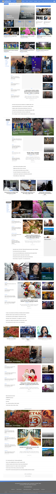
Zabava (32, 358)
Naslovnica (19, 1)
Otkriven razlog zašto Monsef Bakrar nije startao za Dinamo (20, 170)
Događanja (7, 359)
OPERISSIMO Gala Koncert (9, 397)
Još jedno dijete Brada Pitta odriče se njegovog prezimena (9, 290)
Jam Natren (7, 401)
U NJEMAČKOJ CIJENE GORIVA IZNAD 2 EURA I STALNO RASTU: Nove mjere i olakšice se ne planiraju (9, 24)
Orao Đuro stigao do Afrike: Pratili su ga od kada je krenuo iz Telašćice (15, 467)
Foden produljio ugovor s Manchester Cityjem (19, 175)
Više (39, 1)
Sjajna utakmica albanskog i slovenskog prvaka (42, 50)
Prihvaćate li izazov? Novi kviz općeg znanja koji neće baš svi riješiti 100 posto (10, 379)
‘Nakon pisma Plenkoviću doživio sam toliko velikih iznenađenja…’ (15, 96)
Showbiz (35, 1)
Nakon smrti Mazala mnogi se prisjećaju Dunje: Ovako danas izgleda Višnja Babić (10, 296)
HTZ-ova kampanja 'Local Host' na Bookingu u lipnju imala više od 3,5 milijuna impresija (23, 113)
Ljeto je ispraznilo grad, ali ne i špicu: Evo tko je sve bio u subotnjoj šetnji (15, 322)
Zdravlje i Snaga (7, 34)
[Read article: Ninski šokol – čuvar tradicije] (11, 331)
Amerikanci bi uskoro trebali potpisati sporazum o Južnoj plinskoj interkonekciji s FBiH (23, 110)
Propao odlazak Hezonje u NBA (16, 152)
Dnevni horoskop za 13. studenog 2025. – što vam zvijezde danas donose (10, 385)
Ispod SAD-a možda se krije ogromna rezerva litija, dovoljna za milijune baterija (28, 193)
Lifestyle (30, 1)
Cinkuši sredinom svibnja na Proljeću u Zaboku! (12, 405)
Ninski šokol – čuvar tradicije (11, 338)
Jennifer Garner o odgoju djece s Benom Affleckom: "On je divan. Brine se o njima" (16, 320)
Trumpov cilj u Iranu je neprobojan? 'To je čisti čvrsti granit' (15, 90)
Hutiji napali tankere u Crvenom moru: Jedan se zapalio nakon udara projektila (27, 15)
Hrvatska (12, 94)
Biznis (38, 11)
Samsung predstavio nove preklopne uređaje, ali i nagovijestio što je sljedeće (39, 22)
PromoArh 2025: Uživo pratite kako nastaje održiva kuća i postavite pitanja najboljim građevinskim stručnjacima (20, 469)
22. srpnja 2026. (30, 26)
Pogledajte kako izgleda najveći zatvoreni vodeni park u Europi (29, 447)
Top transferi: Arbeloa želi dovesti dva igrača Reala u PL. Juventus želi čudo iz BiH (17, 139)
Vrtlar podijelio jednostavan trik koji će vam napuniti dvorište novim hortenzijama (27, 37)
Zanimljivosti (33, 422)
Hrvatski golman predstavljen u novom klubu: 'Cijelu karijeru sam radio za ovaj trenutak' (16, 146)
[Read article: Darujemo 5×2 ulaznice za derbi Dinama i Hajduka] (28, 331)
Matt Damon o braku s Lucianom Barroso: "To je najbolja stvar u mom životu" (16, 318)
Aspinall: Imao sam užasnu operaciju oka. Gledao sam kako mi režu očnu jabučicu (27, 51)
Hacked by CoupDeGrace (10, 16)
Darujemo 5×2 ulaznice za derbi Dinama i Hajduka (28, 339)
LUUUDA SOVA (8, 399)
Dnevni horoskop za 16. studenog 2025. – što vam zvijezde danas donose (10, 367)
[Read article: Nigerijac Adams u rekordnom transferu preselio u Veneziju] (33, 144)
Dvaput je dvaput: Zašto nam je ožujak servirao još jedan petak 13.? (35, 424)
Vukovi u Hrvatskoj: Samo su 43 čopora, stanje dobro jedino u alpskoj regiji (10, 452)
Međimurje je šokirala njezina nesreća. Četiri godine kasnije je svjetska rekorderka (16, 159)
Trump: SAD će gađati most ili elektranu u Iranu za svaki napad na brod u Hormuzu (19, 24)
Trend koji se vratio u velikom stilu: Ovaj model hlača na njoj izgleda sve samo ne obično (16, 228)
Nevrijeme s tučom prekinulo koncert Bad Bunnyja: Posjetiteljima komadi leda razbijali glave (17, 312)
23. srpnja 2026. (10, 52)
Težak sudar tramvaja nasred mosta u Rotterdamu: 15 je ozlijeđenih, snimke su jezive (23, 104)
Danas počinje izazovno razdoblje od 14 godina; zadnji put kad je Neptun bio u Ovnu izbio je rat (10, 438)
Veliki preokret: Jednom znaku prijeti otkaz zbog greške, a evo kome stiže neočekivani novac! (29, 383)
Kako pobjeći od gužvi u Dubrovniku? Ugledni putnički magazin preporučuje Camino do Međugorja (16, 242)
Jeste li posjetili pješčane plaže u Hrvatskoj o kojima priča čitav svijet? (16, 222)
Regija (19, 21)
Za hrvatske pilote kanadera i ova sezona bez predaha (30, 24)
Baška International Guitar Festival (10, 395)
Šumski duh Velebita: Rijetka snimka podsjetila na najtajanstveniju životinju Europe (9, 431)
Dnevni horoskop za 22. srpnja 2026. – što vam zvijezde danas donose (21, 258)
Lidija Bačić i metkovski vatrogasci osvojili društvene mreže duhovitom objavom (16, 314)
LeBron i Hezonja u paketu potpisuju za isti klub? (19, 166)
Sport (27, 1)
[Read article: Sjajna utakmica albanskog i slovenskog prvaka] (43, 45)
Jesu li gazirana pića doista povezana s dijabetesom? (19, 251)
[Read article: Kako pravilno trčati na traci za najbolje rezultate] (11, 31)
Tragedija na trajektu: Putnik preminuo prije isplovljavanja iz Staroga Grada (22, 108)
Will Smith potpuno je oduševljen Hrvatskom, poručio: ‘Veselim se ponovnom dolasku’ (17, 276)
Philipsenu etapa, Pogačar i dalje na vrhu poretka (19, 168)
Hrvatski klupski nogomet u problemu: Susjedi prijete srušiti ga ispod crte (11, 51)
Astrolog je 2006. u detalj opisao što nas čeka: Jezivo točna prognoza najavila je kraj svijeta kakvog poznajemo (10, 445)
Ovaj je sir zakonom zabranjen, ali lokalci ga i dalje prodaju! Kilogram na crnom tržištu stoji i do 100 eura (33, 236)
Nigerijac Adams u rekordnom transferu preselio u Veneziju (33, 153)
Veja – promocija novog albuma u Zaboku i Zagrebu (12, 403)
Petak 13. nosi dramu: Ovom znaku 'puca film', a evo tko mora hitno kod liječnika (35, 360)
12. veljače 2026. (31, 385)
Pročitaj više (33, 244)
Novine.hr (6, 37)
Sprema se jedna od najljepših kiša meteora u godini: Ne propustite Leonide (15, 462)
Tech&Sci (37, 20)
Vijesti (23, 1)
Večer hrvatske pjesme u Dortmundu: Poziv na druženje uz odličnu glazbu (10, 373)
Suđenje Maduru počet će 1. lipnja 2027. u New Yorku (20, 70)
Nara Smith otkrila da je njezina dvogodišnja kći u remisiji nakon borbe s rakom (16, 316)
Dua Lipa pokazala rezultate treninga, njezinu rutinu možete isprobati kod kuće (23, 256)
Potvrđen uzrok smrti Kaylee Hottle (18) (34, 278)
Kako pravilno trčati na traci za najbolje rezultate (10, 36)
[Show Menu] (14, 1)
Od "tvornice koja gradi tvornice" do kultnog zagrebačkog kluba (14, 460)
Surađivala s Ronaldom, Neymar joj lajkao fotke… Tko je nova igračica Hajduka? (10, 302)
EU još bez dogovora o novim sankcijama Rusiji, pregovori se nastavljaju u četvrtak (36, 70)
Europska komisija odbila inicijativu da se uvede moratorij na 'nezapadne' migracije (22, 106)
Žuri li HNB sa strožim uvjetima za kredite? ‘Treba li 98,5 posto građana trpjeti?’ (42, 13)
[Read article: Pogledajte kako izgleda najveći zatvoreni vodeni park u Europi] (29, 437)
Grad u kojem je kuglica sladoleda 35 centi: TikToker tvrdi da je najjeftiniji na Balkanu (29, 300)
